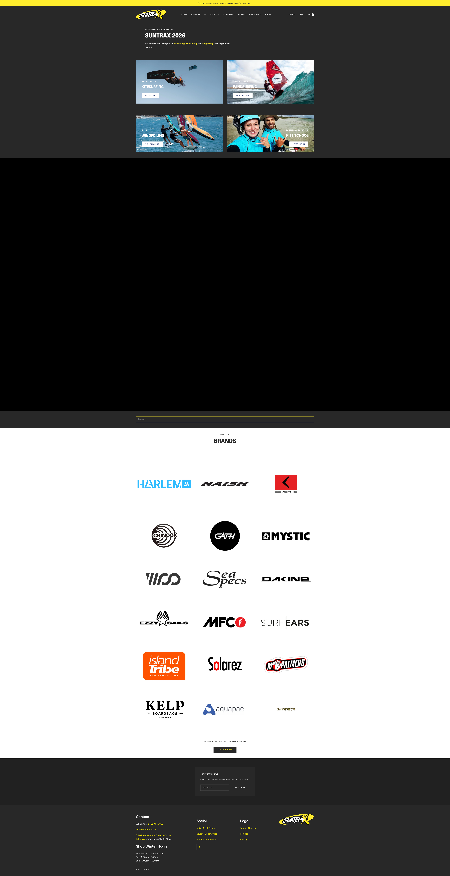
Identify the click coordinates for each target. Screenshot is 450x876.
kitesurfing (179, 43)
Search (292, 14)
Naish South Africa (206, 828)
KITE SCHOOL (255, 14)
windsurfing (191, 43)
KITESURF (183, 14)
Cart (310, 14)
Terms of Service (248, 828)
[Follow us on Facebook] (200, 847)
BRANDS (242, 14)
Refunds (244, 834)
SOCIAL (268, 14)
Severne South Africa (207, 834)
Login (301, 14)
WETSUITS (214, 14)
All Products (225, 750)
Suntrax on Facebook (207, 839)
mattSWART (146, 869)
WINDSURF (195, 14)
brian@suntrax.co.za (146, 829)
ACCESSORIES (228, 14)
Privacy (243, 839)
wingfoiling (207, 43)
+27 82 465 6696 (155, 824)
